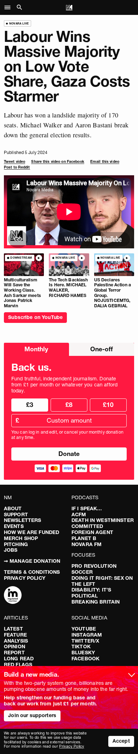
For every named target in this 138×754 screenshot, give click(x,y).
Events (14, 526)
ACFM (78, 514)
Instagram (86, 635)
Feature (15, 635)
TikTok (81, 646)
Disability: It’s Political (91, 593)
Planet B (83, 538)
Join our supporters (32, 715)
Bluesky (83, 652)
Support (16, 514)
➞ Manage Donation (32, 561)
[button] (9, 7)
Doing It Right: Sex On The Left (102, 581)
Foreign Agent (92, 532)
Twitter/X (85, 641)
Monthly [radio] (36, 349)
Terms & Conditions (32, 572)
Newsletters (22, 520)
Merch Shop (21, 538)
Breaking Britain (95, 602)
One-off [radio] (101, 349)
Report (14, 652)
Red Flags (18, 664)
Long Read (19, 658)
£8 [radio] (69, 404)
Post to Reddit (17, 167)
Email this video (104, 161)
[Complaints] (13, 595)
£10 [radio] (108, 404)
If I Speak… (86, 508)
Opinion (14, 646)
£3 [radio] (29, 404)
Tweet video (14, 161)
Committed (87, 526)
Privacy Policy (24, 578)
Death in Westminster (102, 520)
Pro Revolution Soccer (93, 569)
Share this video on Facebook (57, 161)
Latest (13, 629)
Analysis (16, 641)
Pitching (16, 544)
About (13, 508)
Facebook (85, 658)
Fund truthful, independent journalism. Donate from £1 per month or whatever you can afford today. (64, 384)
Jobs (11, 550)
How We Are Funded (31, 532)
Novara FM (86, 544)
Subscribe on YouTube (35, 317)
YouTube (83, 629)
